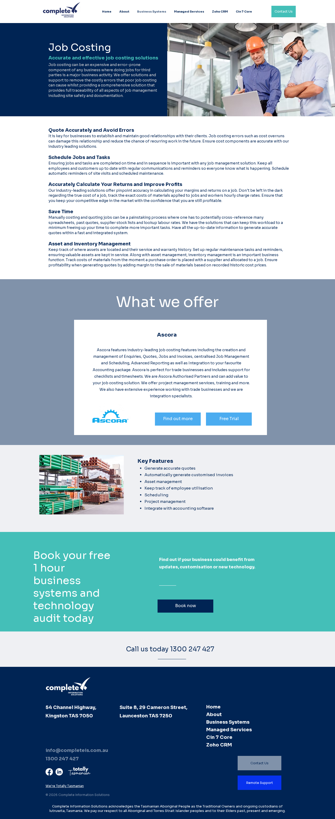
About (214, 714)
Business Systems (227, 722)
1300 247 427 (62, 759)
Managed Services (229, 730)
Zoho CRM (219, 745)
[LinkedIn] (59, 772)
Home (213, 707)
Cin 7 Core (219, 737)
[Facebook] (49, 772)
